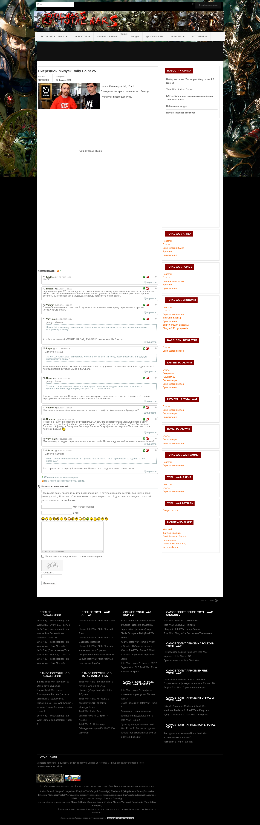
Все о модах (169, 540)
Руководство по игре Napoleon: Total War (185, 652)
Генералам (168, 373)
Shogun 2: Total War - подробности (182, 629)
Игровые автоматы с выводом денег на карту (61, 762)
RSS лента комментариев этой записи (64, 480)
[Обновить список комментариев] (61, 270)
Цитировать (150, 282)
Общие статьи (107, 36)
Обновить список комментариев (61, 477)
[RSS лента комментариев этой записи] (58, 270)
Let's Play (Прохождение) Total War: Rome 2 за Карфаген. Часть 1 (54, 720)
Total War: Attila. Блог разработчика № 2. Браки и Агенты (93, 715)
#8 (44, 419)
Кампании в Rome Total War (178, 741)
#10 (45, 450)
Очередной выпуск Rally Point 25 (67, 71)
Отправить (48, 583)
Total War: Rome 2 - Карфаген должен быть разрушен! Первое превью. (138, 694)
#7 (44, 407)
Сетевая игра (170, 380)
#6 (44, 378)
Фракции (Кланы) (172, 317)
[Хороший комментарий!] (144, 277)
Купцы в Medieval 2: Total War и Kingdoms (186, 714)
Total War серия (53, 36)
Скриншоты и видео (173, 350)
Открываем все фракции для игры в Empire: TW (189, 683)
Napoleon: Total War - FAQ (177, 656)
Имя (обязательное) (83, 506)
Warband (167, 529)
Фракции (167, 251)
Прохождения (170, 255)
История (198, 36)
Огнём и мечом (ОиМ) (174, 543)
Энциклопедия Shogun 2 (176, 324)
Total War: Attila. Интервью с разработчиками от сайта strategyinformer (94, 703)
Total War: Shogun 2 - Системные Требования (188, 633)
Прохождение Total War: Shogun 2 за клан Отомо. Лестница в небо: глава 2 (55, 707)
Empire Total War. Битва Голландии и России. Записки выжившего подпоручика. (53, 694)
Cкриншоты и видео (173, 314)
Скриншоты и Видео (173, 248)
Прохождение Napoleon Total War (181, 660)
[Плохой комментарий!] (147, 277)
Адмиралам (169, 376)
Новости (81, 36)
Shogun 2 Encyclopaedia (175, 328)
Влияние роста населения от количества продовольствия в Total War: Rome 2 (137, 715)
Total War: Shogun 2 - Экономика (181, 620)
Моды (135, 36)
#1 (44, 277)
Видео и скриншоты (173, 281)
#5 (44, 348)
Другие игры (154, 36)
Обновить (49, 572)
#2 (44, 288)
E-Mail (76, 512)
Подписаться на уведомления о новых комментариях (73, 556)
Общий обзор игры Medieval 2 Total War (185, 706)
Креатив (176, 36)
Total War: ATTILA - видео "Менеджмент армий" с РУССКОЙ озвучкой (97, 728)
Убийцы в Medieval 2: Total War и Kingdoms (186, 710)
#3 (44, 305)
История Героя (170, 547)
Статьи (166, 244)
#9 (44, 438)
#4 (44, 319)
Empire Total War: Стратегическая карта (185, 687)
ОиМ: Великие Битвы (174, 536)
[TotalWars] (129, 21)
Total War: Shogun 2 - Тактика (179, 625)
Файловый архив (172, 533)
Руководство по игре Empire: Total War (184, 679)
